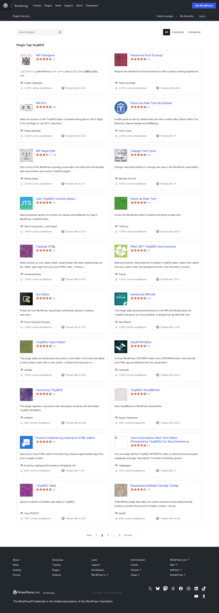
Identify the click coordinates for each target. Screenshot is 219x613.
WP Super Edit (45, 151)
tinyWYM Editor (141, 342)
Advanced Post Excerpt (147, 55)
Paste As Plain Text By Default (151, 103)
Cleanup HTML (46, 246)
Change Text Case (143, 151)
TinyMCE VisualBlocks (145, 390)
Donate (136, 570)
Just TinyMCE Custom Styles (55, 198)
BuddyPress (178, 574)
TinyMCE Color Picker (50, 342)
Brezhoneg (48, 593)
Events (134, 564)
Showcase (57, 559)
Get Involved (138, 559)
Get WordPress (204, 5)
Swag (135, 574)
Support (95, 564)
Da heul (128, 535)
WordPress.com (180, 559)
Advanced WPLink (143, 294)
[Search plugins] (60, 32)
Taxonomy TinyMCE (49, 390)
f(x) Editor (43, 294)
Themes (56, 564)
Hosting (17, 570)
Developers (97, 570)
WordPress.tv (99, 574)
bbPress (176, 570)
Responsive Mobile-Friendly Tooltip (154, 485)
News (16, 564)
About (16, 559)
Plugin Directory (21, 16)
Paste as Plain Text (143, 198)
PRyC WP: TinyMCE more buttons (153, 246)
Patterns (56, 574)
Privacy (17, 574)
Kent (89, 535)
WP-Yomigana (45, 55)
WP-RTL (41, 103)
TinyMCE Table (46, 485)
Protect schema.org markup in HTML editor (65, 437)
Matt (174, 564)
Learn (94, 559)
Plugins (56, 570)
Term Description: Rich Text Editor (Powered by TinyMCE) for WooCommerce (160, 439)
